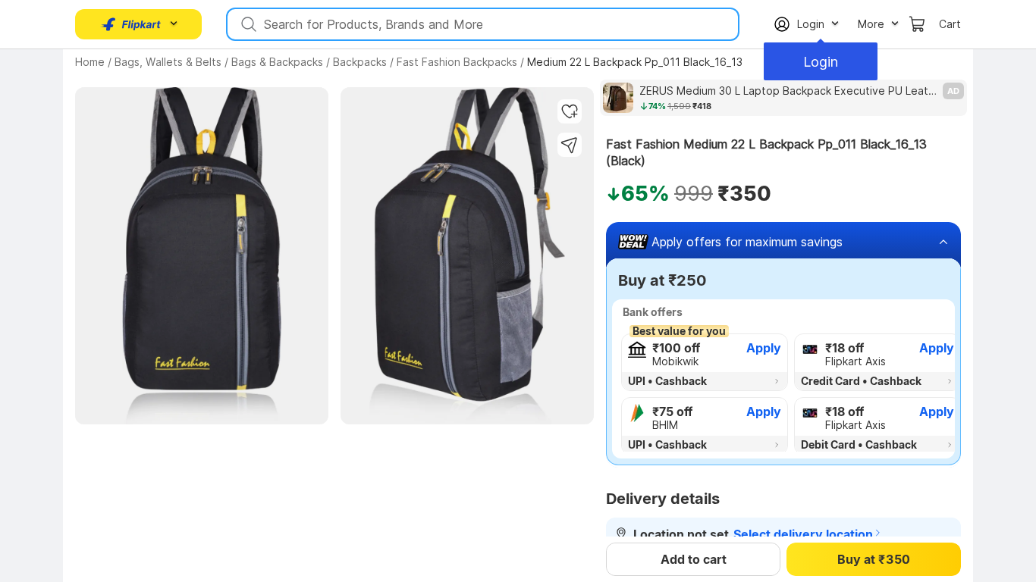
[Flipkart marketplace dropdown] (131, 24)
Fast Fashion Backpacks (457, 61)
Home (90, 61)
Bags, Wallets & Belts (168, 61)
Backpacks (360, 61)
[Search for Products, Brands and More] (247, 24)
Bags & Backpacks (277, 61)
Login (820, 62)
